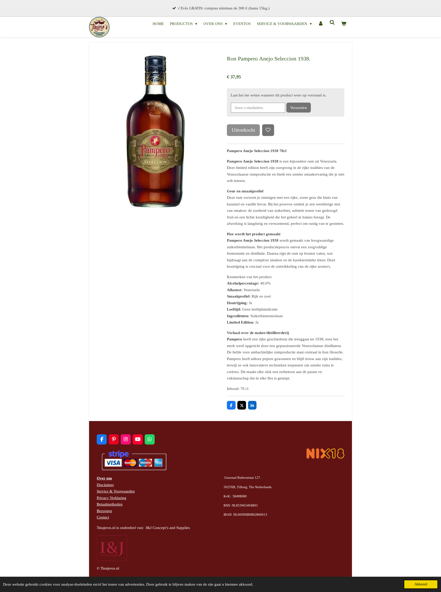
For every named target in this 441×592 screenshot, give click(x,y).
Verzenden (298, 108)
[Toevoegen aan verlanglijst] (268, 130)
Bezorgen (104, 511)
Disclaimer (105, 485)
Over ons (104, 478)
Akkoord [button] (420, 584)
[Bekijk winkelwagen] (343, 24)
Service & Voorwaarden (116, 491)
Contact (103, 517)
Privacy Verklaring (111, 498)
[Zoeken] (332, 22)
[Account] (320, 24)
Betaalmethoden (109, 504)
